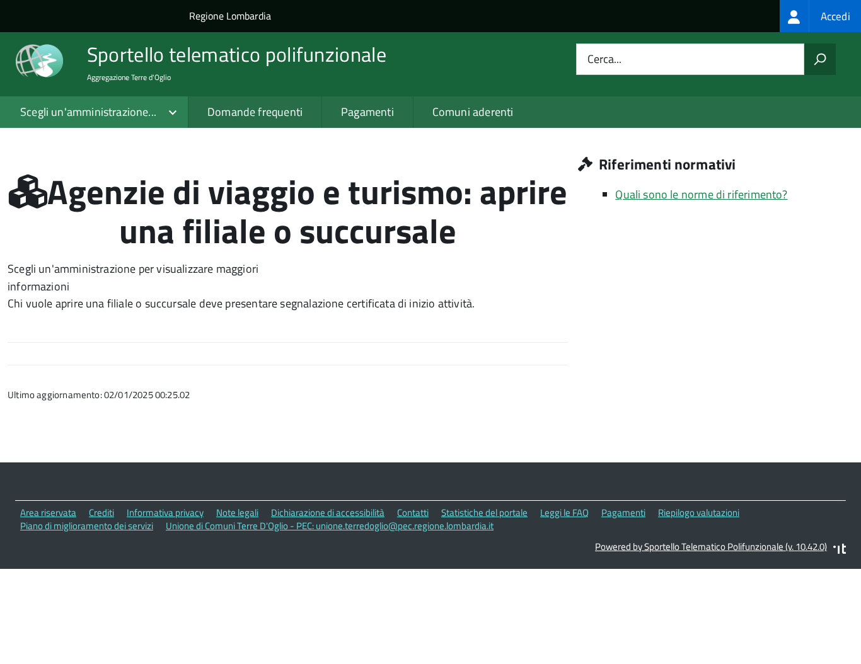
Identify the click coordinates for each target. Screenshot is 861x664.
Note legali (237, 512)
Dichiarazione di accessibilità (327, 512)
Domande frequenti (255, 111)
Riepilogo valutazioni (698, 512)
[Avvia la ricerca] (820, 59)
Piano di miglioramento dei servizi (86, 525)
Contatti (413, 512)
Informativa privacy (165, 512)
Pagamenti (367, 111)
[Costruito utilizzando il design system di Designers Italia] (839, 550)
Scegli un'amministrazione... (88, 111)
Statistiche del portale (484, 512)
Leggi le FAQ (564, 512)
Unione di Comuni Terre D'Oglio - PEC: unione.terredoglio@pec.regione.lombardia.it (330, 525)
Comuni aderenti (473, 111)
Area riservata (48, 512)
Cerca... (604, 59)
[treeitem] (820, 16)
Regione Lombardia (230, 15)
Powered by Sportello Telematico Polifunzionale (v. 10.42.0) (711, 546)
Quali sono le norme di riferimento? (701, 194)
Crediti (101, 512)
